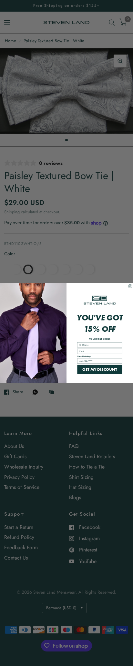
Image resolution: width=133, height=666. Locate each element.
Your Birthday (83, 356)
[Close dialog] (130, 286)
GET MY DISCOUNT (99, 369)
